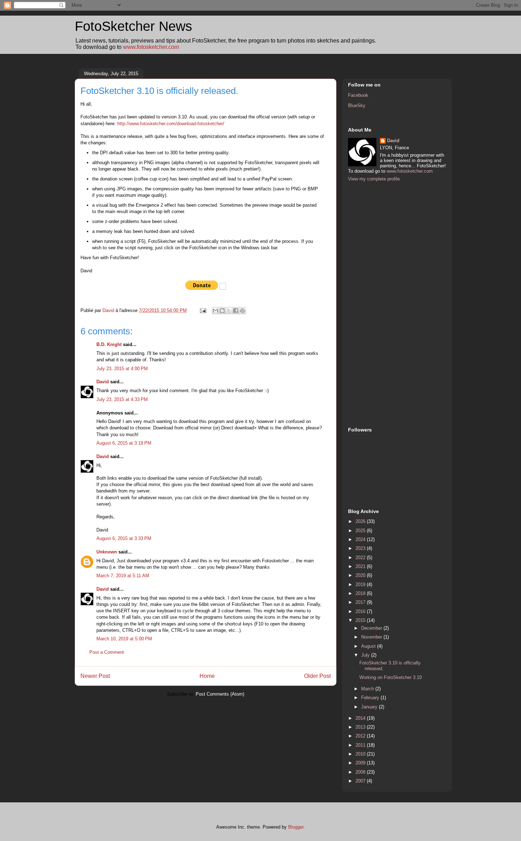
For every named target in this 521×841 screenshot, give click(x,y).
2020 (361, 575)
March (368, 688)
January (370, 706)
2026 (361, 521)
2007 (361, 781)
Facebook (358, 95)
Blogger (295, 827)
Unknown (106, 552)
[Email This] (215, 310)
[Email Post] (202, 310)
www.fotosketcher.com (151, 47)
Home (207, 676)
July (366, 655)
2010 (361, 754)
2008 (361, 772)
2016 (361, 611)
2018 (361, 593)
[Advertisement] (376, 303)
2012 (361, 736)
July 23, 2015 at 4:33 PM (122, 399)
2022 (361, 557)
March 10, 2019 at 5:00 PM (124, 638)
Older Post (317, 676)
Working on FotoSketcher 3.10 (390, 677)
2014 (361, 718)
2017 (361, 602)
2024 (361, 539)
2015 (361, 620)
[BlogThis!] (222, 310)
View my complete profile (374, 179)
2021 (361, 566)
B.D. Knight (109, 344)
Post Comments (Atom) (220, 694)
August (369, 646)
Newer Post (95, 676)
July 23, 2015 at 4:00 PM (122, 368)
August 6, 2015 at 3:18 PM (123, 443)
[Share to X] (229, 310)
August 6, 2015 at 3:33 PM (123, 538)
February (371, 697)
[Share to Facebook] (235, 310)
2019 (361, 584)
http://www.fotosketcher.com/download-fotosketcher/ (170, 123)
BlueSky (356, 105)
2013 (361, 727)
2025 (361, 530)
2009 (361, 762)
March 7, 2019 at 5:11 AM (122, 575)
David (102, 381)
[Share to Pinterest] (242, 310)
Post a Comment (106, 652)
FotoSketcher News (133, 26)
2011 (361, 745)
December (372, 628)
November (372, 637)
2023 (361, 548)
